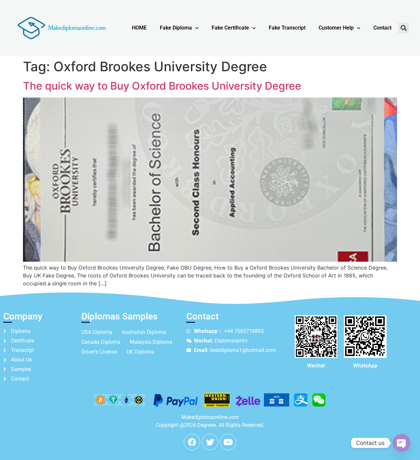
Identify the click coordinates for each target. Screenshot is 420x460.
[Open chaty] (401, 443)
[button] (403, 28)
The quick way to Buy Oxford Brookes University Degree (162, 85)
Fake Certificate (230, 28)
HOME (139, 28)
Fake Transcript (287, 28)
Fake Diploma (176, 28)
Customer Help (336, 28)
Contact (382, 28)
